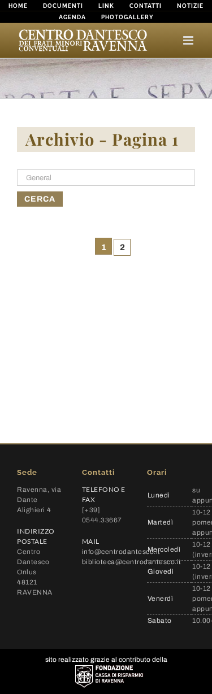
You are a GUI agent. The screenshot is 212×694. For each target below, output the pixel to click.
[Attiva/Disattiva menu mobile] (189, 40)
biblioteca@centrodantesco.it (131, 562)
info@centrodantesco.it (121, 552)
